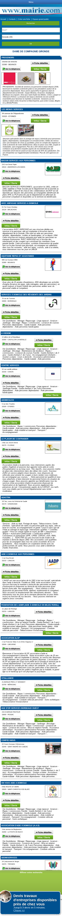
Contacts (12, 19)
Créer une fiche (24, 19)
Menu (31, 2)
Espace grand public (41, 19)
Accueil (3, 19)
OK (31, 44)
